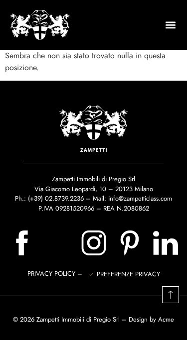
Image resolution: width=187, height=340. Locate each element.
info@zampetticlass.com (140, 198)
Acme (166, 319)
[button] (170, 25)
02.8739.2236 (64, 198)
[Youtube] (57, 242)
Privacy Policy (52, 273)
